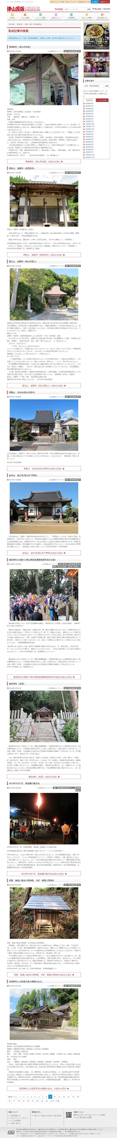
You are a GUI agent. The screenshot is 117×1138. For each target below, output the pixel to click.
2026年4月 (90, 113)
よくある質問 (15, 1120)
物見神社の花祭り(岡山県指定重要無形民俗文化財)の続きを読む (43, 676)
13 (68, 1097)
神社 (79, 51)
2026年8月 (90, 103)
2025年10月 (90, 129)
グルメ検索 (25, 18)
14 (73, 1097)
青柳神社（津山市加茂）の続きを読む (43, 161)
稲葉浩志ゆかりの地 (84, 2)
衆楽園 (78, 788)
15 (78, 1097)
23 (42, 1101)
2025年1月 (90, 152)
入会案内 (95, 2)
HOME (12, 18)
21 (33, 1101)
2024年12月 (90, 154)
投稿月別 (89, 100)
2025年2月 (90, 149)
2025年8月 (90, 134)
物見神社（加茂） (17, 683)
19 (23, 1101)
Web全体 (106, 9)
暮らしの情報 (87, 18)
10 (54, 1097)
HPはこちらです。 (29, 379)
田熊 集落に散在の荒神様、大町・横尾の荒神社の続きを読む (43, 974)
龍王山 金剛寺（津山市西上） (23, 261)
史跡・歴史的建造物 (70, 51)
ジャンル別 (102, 100)
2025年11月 (90, 126)
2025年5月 (90, 142)
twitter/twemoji (41, 1134)
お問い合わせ (15, 1123)
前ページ (13, 1097)
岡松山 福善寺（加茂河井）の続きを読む (43, 254)
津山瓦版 (23, 8)
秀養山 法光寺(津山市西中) (22, 392)
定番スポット (70, 788)
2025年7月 (90, 137)
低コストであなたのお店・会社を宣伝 (47, 1115)
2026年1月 (90, 121)
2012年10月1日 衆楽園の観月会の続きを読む (43, 873)
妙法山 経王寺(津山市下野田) (23, 475)
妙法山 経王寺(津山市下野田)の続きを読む (43, 552)
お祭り (60, 564)
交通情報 (71, 18)
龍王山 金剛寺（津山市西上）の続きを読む (43, 385)
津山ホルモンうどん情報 (57, 2)
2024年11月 (90, 157)
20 (28, 1101)
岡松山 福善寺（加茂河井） (22, 168)
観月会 (78, 790)
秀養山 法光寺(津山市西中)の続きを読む (43, 468)
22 (37, 1101)
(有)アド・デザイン (47, 1136)
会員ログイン (104, 2)
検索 (89, 9)
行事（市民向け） (75, 566)
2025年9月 (90, 131)
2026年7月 (90, 106)
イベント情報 (40, 18)
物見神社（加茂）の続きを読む (43, 776)
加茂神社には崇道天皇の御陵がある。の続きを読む (43, 1088)
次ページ (54, 1101)
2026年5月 (90, 111)
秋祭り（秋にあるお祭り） (60, 566)
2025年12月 (90, 124)
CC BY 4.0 (80, 1134)
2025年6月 (90, 139)
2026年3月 (90, 116)
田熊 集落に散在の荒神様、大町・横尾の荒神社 (31, 880)
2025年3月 (90, 147)
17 (14, 1101)
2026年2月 (90, 119)
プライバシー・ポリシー (19, 1118)
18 (19, 1101)
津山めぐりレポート (71, 2)
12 (64, 1097)
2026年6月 (90, 108)
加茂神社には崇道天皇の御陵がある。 (26, 981)
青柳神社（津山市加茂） (20, 46)
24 (47, 1101)
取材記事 (19, 24)
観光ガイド (56, 18)
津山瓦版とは (102, 18)
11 (59, 1097)
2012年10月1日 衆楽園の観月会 (24, 783)
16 (9, 1101)
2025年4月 (90, 144)
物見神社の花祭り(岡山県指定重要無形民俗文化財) (32, 559)
